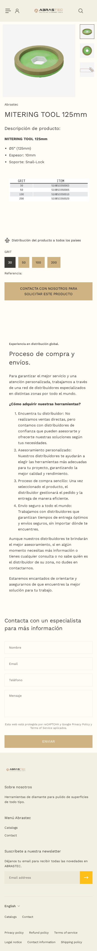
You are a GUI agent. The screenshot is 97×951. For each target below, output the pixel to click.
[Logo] (49, 11)
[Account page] (17, 11)
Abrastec (11, 104)
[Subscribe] (86, 877)
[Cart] (89, 11)
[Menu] (8, 11)
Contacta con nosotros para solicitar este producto (48, 291)
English (10, 906)
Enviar (48, 741)
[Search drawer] (80, 11)
